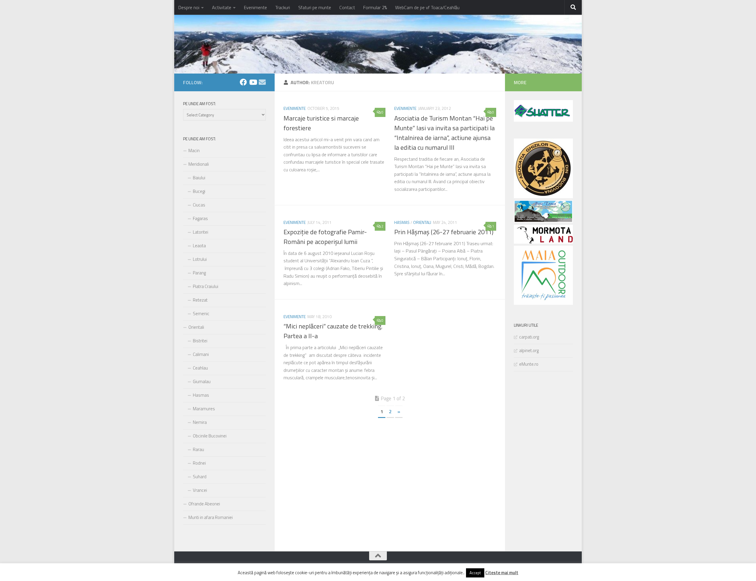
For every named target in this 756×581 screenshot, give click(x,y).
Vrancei (200, 490)
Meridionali (198, 164)
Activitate (221, 7)
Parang (199, 272)
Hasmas (402, 222)
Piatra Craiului (205, 286)
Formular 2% (375, 7)
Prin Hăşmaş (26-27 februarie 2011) (443, 232)
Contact (347, 7)
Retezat (200, 300)
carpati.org (529, 336)
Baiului (199, 177)
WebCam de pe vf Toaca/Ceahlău (427, 7)
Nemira (200, 422)
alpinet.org (529, 350)
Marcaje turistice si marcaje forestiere (321, 123)
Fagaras (200, 218)
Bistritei (200, 340)
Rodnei (199, 463)
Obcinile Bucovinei (210, 435)
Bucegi (199, 191)
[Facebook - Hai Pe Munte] (243, 82)
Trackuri (282, 7)
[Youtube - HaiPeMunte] (252, 82)
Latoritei (200, 232)
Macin (194, 150)
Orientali (422, 222)
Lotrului (200, 259)
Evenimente (255, 7)
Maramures (204, 408)
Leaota (199, 245)
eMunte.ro (528, 364)
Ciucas (199, 204)
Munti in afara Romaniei (210, 517)
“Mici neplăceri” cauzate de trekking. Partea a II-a (333, 331)
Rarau (198, 449)
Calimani (201, 354)
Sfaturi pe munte (314, 7)
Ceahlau (200, 367)
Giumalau (202, 381)
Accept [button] (475, 573)
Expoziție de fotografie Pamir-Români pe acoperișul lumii (325, 237)
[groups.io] (262, 82)
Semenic (201, 313)
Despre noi (188, 7)
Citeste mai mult (501, 572)
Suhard (199, 476)
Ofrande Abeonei (204, 503)
